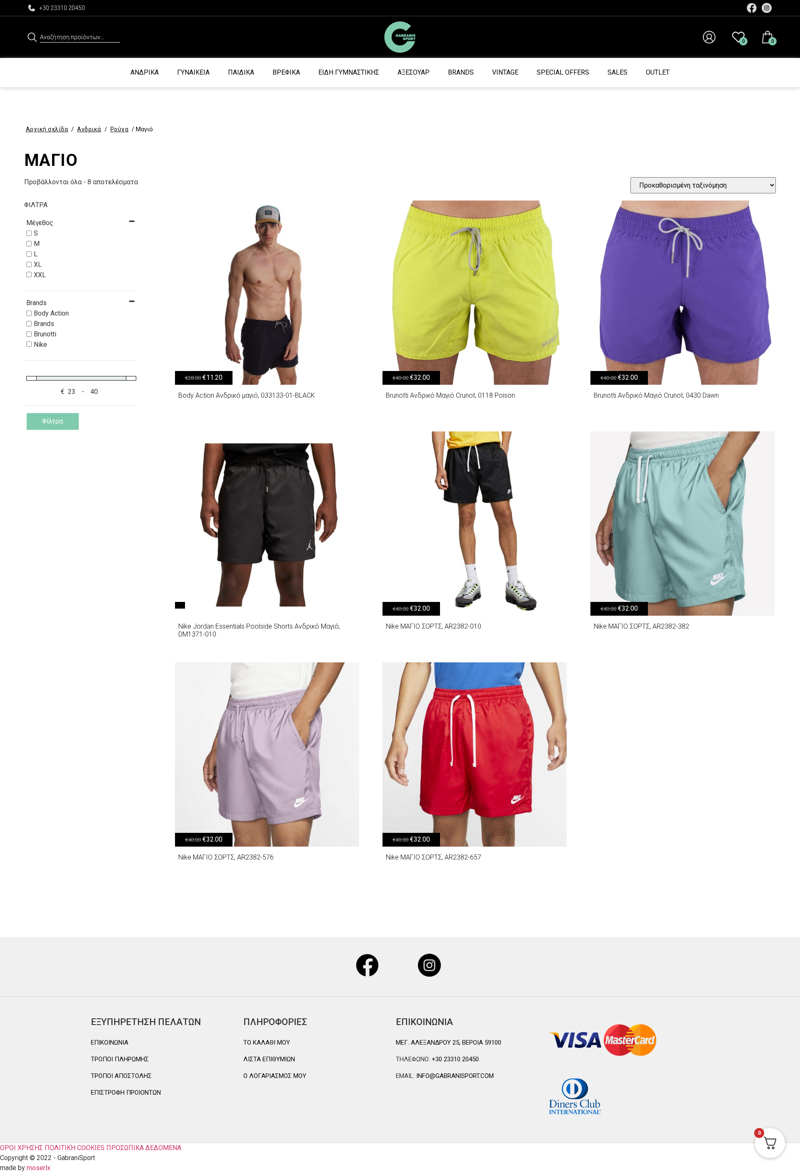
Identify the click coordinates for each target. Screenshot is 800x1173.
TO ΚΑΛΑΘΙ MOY (266, 1042)
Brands (461, 72)
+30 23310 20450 (62, 8)
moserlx (38, 1168)
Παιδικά (241, 72)
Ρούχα (119, 129)
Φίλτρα (52, 421)
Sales (618, 72)
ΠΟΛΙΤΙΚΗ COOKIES (75, 1148)
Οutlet (658, 72)
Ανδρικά (144, 72)
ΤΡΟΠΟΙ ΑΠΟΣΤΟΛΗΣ (121, 1076)
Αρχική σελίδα (47, 129)
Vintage (505, 72)
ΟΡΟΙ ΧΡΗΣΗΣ (21, 1148)
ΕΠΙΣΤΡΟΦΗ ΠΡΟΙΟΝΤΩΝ (126, 1092)
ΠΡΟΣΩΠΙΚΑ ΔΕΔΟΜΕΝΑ (143, 1148)
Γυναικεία (193, 72)
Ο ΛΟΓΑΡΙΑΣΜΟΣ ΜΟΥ (274, 1076)
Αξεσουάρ (414, 72)
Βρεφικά (286, 72)
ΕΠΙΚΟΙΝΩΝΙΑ (109, 1042)
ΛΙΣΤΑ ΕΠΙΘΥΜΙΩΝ (269, 1059)
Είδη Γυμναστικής (348, 72)
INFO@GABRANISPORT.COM (454, 1076)
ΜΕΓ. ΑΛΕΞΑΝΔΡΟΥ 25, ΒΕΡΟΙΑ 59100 (448, 1042)
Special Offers (563, 72)
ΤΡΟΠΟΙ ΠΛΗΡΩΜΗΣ (120, 1059)
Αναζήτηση (32, 37)
